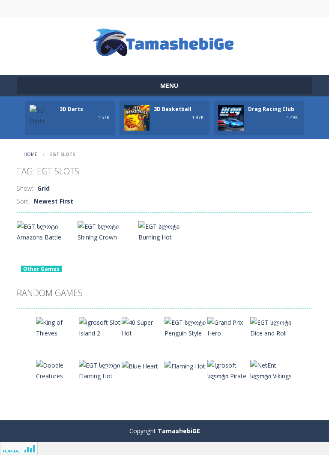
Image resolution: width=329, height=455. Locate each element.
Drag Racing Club (271, 109)
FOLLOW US (236, 8)
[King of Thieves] (57, 327)
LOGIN (93, 8)
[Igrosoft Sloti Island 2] (100, 327)
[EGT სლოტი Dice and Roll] (271, 327)
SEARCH (164, 8)
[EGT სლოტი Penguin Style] (185, 327)
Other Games (41, 269)
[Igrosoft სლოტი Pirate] (228, 370)
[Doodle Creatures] (57, 370)
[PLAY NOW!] (42, 115)
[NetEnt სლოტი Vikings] (271, 370)
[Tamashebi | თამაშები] (165, 42)
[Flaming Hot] (184, 365)
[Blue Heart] (140, 365)
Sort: (23, 201)
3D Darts (71, 109)
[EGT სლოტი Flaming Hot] (100, 370)
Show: (25, 188)
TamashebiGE (179, 431)
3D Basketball (172, 109)
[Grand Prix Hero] (228, 327)
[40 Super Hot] (143, 327)
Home (30, 154)
